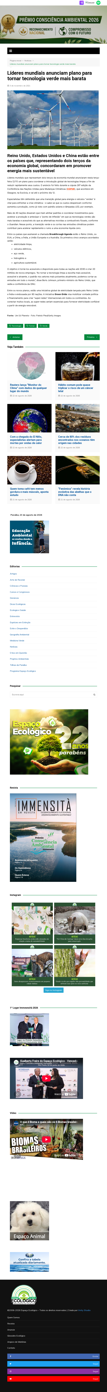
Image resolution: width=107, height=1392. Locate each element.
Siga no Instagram (53, 990)
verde (44, 326)
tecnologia (16, 326)
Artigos (13, 573)
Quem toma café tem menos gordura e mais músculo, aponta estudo (29, 492)
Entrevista (15, 616)
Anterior (16, 337)
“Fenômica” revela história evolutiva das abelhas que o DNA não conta (74, 492)
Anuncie (11, 1329)
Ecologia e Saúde (18, 610)
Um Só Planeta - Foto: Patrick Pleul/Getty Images (38, 315)
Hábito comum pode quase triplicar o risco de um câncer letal (75, 388)
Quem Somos (13, 1317)
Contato (11, 1348)
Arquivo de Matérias (16, 1342)
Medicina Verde (17, 640)
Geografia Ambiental (19, 634)
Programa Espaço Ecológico (23, 671)
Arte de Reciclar (17, 579)
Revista (10, 1323)
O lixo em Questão (18, 653)
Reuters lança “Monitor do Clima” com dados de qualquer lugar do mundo (28, 388)
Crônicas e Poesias (19, 585)
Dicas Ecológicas (18, 604)
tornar (32, 326)
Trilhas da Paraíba (18, 665)
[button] (32, 923)
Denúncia (14, 598)
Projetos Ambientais (19, 659)
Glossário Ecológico (16, 1335)
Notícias (13, 646)
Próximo (90, 337)
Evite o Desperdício (19, 628)
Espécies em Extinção (20, 622)
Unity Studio (84, 1310)
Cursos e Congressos (20, 592)
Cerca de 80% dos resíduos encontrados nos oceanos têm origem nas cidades (76, 440)
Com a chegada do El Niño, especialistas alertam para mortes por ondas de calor (26, 440)
